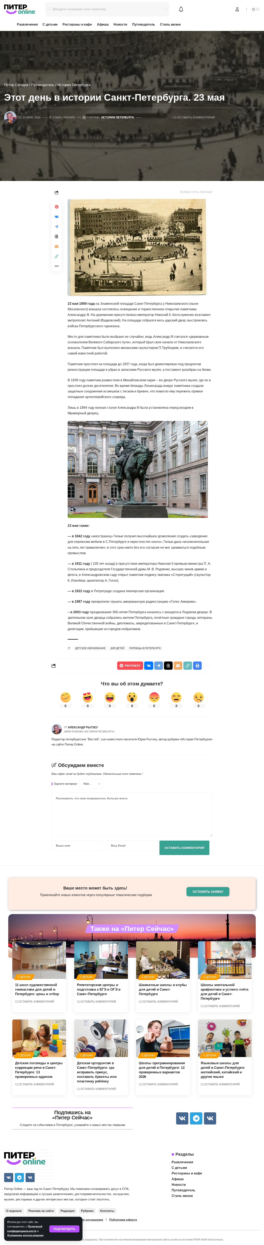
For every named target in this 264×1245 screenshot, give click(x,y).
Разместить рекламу (196, 192)
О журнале (14, 1210)
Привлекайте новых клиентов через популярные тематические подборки (96, 895)
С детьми (24, 977)
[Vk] (182, 1118)
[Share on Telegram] (56, 227)
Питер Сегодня (16, 85)
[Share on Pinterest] (56, 207)
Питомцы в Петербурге (145, 648)
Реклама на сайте (41, 1210)
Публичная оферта (123, 1219)
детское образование (90, 648)
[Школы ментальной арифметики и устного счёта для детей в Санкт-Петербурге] (225, 960)
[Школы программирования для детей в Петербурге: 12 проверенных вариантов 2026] (163, 1038)
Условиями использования (25, 1235)
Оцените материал (65, 784)
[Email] (56, 246)
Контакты (107, 1210)
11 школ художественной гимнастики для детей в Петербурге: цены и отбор (37, 989)
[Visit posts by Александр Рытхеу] (57, 729)
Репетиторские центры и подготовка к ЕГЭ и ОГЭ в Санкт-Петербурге (98, 989)
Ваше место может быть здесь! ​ (95, 888)
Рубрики (87, 1210)
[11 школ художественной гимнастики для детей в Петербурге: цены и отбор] (39, 960)
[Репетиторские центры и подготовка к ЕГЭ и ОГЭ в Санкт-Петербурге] (101, 960)
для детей (117, 648)
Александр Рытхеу (83, 727)
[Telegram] (196, 1118)
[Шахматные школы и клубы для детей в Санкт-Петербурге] (163, 960)
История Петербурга (73, 85)
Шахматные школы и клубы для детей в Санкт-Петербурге (163, 989)
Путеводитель (42, 85)
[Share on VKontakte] (56, 217)
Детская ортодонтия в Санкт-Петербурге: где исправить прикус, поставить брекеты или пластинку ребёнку (97, 1072)
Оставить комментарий (196, 117)
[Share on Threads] (56, 236)
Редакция (67, 1210)
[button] (64, 1228)
